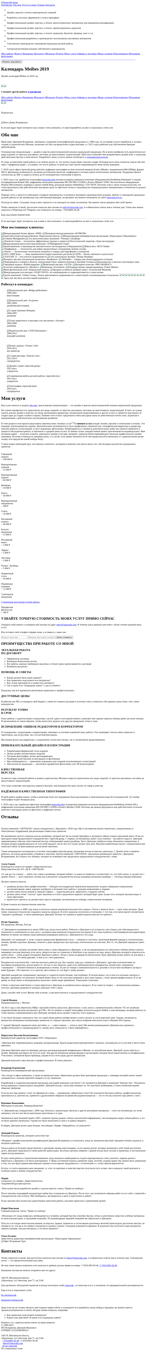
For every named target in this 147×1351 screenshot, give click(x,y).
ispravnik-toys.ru (114, 197)
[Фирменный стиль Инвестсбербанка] (6, 59)
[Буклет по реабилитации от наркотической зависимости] (5, 59)
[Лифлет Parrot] (102, 59)
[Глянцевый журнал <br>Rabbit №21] (41, 59)
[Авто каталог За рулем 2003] (73, 59)
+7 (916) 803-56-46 (108, 1265)
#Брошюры (27, 53)
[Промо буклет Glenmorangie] (20, 59)
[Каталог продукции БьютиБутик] (13, 59)
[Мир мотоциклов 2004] (68, 59)
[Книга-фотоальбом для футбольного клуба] (27, 59)
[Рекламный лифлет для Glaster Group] (86, 59)
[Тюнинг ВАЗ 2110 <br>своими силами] (128, 59)
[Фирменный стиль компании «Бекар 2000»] (33, 59)
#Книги (18, 53)
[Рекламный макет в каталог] (90, 59)
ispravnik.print (48, 179)
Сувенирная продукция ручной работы (20, 602)
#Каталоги (39, 53)
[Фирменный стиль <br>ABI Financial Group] (29, 59)
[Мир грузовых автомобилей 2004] (70, 59)
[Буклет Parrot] (22, 59)
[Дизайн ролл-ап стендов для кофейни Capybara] (81, 59)
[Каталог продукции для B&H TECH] (16, 59)
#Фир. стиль (70, 53)
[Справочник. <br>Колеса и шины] (132, 59)
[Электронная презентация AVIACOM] (21, 59)
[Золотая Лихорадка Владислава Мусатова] (4, 59)
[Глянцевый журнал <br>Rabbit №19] (39, 59)
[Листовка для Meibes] (88, 59)
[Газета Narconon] (28, 59)
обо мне (33, 405)
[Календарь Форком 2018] (85, 59)
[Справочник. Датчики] (130, 59)
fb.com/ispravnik (8, 1295)
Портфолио (6, 5)
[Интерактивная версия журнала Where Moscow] (59, 59)
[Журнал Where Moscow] (43, 59)
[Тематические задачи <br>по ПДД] (127, 59)
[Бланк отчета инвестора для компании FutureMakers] (92, 59)
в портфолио (34, 92)
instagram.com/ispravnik (12, 1300)
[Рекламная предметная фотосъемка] (74, 59)
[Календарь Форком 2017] (87, 59)
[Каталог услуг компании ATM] (15, 59)
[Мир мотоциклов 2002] (69, 59)
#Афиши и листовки (87, 53)
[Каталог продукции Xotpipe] (11, 59)
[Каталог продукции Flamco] (12, 59)
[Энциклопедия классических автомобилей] (126, 59)
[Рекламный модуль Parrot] (104, 59)
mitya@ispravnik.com (73, 207)
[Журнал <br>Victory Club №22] (57, 59)
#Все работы (7, 53)
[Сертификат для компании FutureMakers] (91, 59)
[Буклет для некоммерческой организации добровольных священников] (24, 59)
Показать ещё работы (11, 62)
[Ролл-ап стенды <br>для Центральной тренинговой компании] (94, 59)
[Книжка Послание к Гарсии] (125, 59)
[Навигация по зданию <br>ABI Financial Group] (32, 59)
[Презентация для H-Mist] (19, 59)
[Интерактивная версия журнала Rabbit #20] (58, 59)
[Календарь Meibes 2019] (121, 59)
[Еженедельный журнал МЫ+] (60, 59)
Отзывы (41, 5)
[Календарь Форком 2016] (93, 59)
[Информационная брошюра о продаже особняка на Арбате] (8, 59)
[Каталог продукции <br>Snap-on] (18, 59)
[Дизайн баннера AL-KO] (82, 59)
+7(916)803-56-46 (10, 1340)
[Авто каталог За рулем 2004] (72, 59)
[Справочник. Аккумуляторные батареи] (129, 59)
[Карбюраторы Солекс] (134, 59)
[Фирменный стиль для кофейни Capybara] (30, 59)
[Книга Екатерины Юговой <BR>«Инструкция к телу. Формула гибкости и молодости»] (1, 59)
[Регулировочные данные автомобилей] (133, 59)
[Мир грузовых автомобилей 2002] (71, 59)
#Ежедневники (120, 53)
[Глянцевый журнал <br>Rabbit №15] (2, 59)
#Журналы (50, 53)
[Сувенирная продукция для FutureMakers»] (34, 59)
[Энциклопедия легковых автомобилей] (124, 59)
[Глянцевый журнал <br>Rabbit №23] (42, 59)
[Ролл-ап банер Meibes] (83, 59)
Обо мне (17, 5)
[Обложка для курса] (122, 59)
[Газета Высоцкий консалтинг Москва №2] (25, 59)
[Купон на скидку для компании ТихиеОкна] (95, 59)
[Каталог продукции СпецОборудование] (10, 59)
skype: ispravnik (9, 1346)
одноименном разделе (97, 157)
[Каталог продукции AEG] (14, 59)
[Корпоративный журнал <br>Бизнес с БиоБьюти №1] (40, 59)
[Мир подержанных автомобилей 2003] (67, 59)
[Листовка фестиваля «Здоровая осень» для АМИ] (115, 59)
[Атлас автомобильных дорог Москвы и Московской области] (123, 59)
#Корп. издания (105, 53)
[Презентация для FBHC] (17, 59)
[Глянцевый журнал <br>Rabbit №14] (37, 59)
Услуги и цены (29, 5)
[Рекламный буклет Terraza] (23, 59)
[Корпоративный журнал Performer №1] (7, 59)
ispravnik (69, 1285)
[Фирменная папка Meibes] (84, 59)
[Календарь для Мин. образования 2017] (89, 59)
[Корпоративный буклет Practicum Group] (26, 59)
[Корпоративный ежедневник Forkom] (3, 59)
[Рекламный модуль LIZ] (100, 59)
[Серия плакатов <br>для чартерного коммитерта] (107, 59)
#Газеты (59, 53)
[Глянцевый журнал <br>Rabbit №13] (36, 59)
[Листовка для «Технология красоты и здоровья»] (114, 59)
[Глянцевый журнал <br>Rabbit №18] (38, 59)
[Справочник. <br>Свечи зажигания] (135, 59)
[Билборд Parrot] (101, 59)
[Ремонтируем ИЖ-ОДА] (131, 59)
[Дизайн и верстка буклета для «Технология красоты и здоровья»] (9, 59)
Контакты (50, 5)
